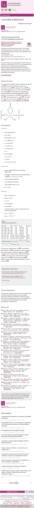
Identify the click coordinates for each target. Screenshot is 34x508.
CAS (11, 316)
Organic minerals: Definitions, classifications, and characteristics (14, 448)
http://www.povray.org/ (8, 353)
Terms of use (16, 503)
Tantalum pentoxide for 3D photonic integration (13, 466)
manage (27, 506)
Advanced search (26, 498)
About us (22, 502)
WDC (13, 10)
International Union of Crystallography (20, 501)
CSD (30, 337)
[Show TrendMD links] (30, 482)
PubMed (5, 322)
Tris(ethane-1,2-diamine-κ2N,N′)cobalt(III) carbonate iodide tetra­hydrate (14, 441)
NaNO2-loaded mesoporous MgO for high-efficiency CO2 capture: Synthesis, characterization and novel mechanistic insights (16, 472)
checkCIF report (6, 280)
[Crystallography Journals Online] (2, 10)
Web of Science (25, 315)
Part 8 (8, 31)
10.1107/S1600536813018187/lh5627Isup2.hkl (13, 277)
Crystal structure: (6, 272)
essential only (20, 506)
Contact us (10, 502)
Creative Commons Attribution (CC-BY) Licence (12, 395)
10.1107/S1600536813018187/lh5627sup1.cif (13, 273)
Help (11, 503)
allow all (13, 506)
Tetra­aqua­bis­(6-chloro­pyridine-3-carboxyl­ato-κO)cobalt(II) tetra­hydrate (16, 417)
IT (9, 10)
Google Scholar (19, 311)
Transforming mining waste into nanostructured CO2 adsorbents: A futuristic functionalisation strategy (15, 454)
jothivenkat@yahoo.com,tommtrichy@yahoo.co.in (13, 56)
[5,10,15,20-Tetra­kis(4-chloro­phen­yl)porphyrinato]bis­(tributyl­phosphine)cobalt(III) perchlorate (15, 435)
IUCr (6, 10)
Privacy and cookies (26, 503)
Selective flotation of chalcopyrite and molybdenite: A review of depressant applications (15, 460)
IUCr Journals (25, 375)
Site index (16, 502)
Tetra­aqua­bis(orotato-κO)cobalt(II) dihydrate (12, 430)
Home (4, 502)
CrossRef (6, 316)
